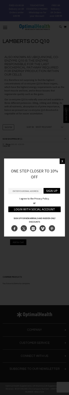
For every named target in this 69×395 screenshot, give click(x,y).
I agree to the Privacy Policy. (34, 198)
